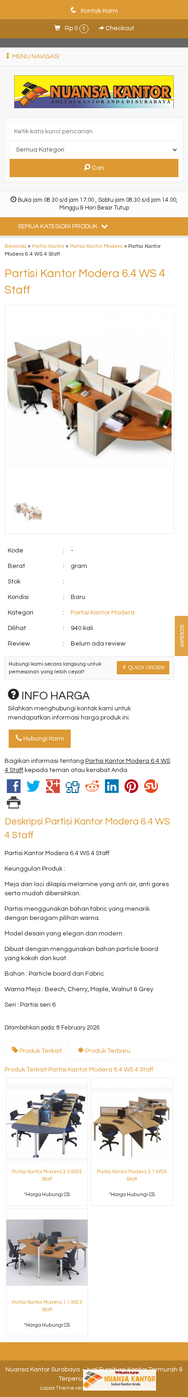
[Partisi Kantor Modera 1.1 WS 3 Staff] (47, 1252)
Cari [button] (97, 168)
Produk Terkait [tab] (40, 1051)
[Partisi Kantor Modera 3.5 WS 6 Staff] (47, 1121)
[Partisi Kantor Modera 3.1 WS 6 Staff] (131, 1121)
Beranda (15, 246)
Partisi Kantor (48, 246)
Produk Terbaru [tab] (107, 1051)
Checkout (119, 28)
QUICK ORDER (146, 667)
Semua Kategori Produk (58, 226)
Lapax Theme (57, 1388)
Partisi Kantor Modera (96, 246)
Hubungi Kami (43, 738)
